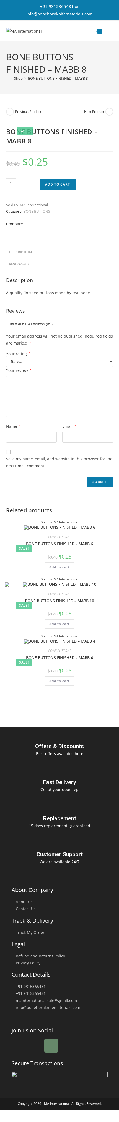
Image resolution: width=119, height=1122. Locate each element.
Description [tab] (20, 252)
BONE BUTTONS (37, 211)
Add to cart (57, 184)
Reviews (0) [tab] (19, 264)
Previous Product (28, 111)
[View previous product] (10, 112)
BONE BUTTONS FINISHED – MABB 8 (58, 78)
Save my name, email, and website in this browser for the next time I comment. (59, 462)
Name (13, 426)
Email (69, 426)
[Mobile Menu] (108, 30)
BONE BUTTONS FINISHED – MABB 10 (59, 600)
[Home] (7, 78)
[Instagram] (51, 1046)
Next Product (94, 111)
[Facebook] (18, 1046)
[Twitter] (35, 1046)
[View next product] (109, 112)
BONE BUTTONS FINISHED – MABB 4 (59, 657)
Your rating (18, 354)
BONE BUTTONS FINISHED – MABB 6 (59, 543)
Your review (19, 370)
